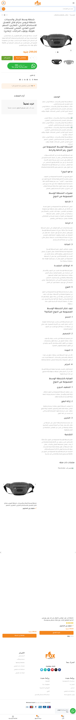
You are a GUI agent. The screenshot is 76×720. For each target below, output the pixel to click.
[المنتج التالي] (2, 15)
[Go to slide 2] (55, 52)
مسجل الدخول (21, 108)
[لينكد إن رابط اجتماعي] (25, 79)
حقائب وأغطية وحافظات (61, 15)
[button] (73, 36)
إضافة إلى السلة (21, 58)
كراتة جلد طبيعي (20, 673)
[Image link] (51, 655)
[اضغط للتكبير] (71, 50)
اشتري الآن (7, 58)
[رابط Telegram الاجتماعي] (20, 79)
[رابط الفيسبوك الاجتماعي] (32, 79)
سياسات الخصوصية (69, 681)
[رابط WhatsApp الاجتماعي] (22, 79)
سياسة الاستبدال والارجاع (42, 694)
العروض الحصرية (44, 688)
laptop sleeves (20, 662)
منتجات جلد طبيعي (19, 666)
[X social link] (30, 79)
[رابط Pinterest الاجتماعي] (27, 79)
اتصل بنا (72, 684)
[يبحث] (3, 9)
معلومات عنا (45, 684)
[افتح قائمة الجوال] (74, 3)
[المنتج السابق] (7, 15)
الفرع (48, 691)
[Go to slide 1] (57, 52)
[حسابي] (3, 3)
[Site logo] (38, 3)
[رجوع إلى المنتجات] (4, 15)
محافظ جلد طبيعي (19, 669)
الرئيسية (72, 15)
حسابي (73, 688)
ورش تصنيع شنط (69, 694)
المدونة (47, 681)
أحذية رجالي (22, 656)
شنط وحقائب (21, 659)
